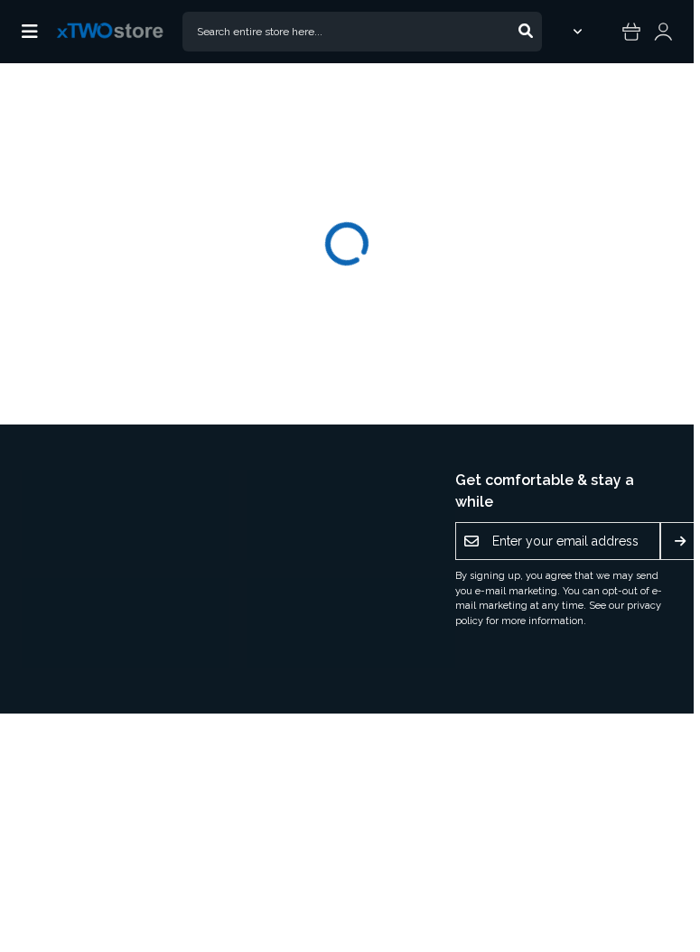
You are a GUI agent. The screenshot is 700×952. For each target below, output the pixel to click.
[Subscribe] (680, 541)
